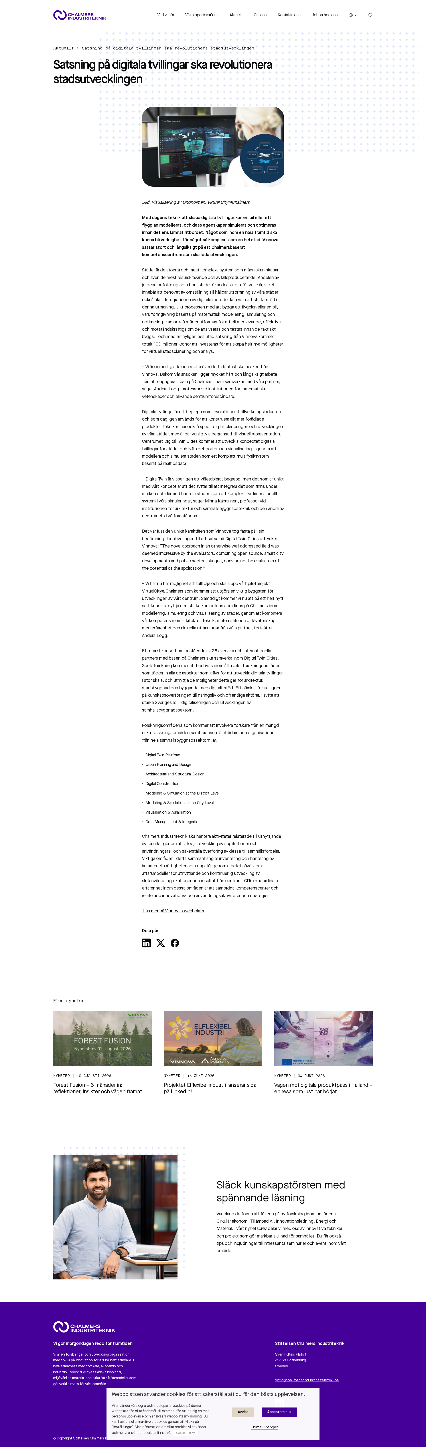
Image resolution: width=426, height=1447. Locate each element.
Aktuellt (236, 15)
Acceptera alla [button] (279, 1412)
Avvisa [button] (243, 1412)
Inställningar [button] (264, 1427)
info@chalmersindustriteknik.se (307, 1380)
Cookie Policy (185, 1433)
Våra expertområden (202, 15)
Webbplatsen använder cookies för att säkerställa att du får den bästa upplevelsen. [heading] (208, 1394)
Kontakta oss (289, 15)
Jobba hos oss (325, 15)
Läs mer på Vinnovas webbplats (173, 911)
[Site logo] (79, 15)
